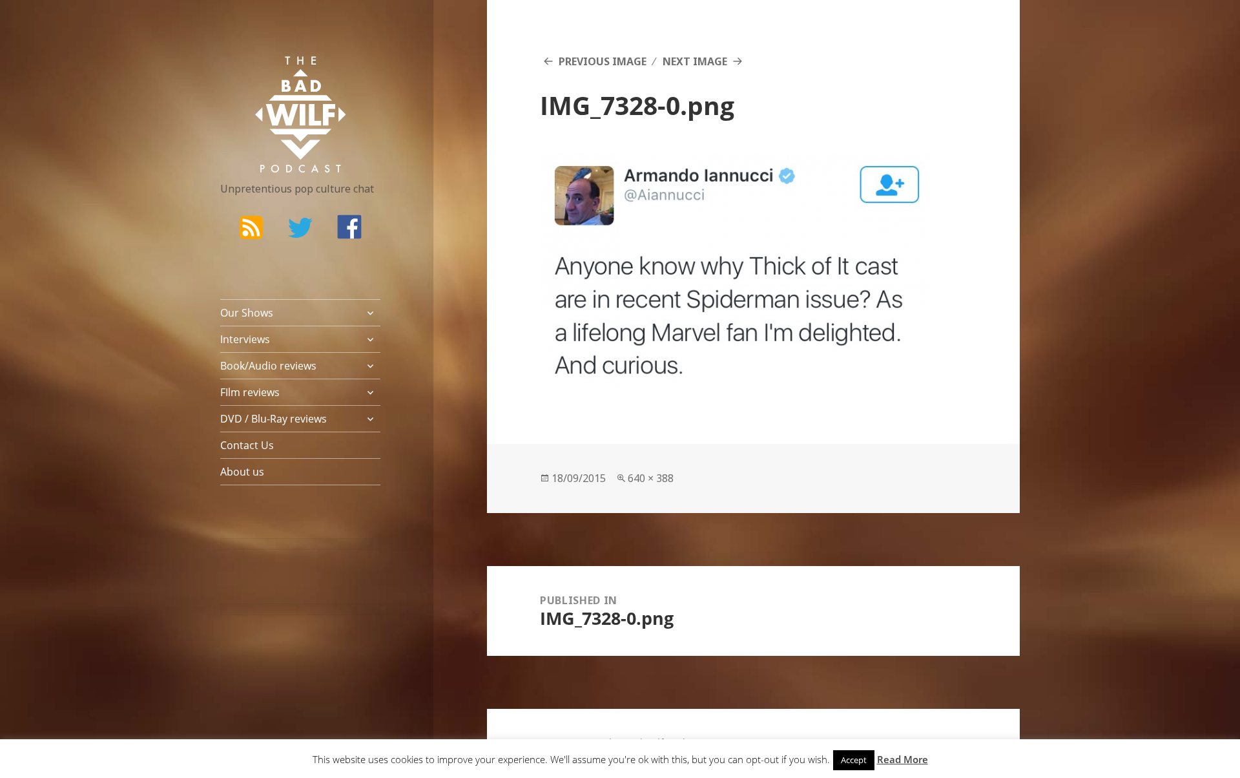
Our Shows (246, 313)
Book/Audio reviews (268, 366)
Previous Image (602, 61)
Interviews (245, 339)
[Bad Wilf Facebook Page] (349, 227)
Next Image (695, 61)
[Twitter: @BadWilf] (300, 230)
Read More (902, 759)
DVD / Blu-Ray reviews (273, 419)
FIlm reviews (250, 392)
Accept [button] (854, 760)
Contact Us (247, 445)
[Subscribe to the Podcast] (251, 227)
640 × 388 (651, 478)
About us (242, 472)
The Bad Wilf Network (275, 75)
